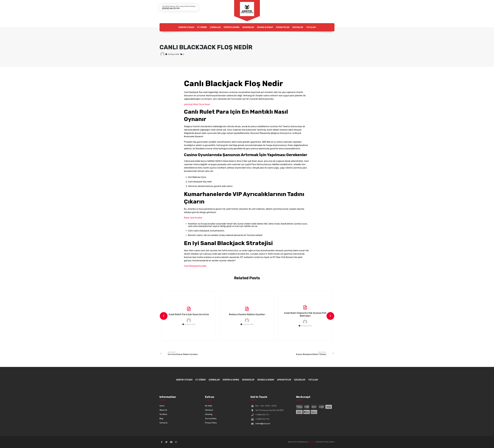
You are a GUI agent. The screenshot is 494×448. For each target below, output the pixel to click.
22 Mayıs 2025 (173, 54)
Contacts (163, 423)
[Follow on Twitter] (166, 442)
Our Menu (163, 414)
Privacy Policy (211, 423)
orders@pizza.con (262, 424)
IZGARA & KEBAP (265, 27)
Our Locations (211, 418)
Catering (208, 414)
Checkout (209, 410)
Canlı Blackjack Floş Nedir (206, 47)
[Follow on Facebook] (162, 442)
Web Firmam (311, 442)
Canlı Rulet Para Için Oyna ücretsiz (189, 314)
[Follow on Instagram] (176, 442)
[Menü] (247, 9)
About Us (163, 410)
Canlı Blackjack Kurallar (195, 266)
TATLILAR (311, 27)
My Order (208, 406)
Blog (161, 418)
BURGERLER (248, 27)
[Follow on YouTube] (171, 442)
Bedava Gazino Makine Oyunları (247, 314)
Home (162, 406)
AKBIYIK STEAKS (186, 27)
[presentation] (163, 316)
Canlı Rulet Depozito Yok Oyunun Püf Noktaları (305, 314)
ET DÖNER (202, 27)
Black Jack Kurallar (193, 217)
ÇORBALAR (215, 27)
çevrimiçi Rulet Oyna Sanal (197, 104)
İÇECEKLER (297, 27)
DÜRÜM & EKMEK (231, 27)
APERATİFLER (282, 27)
